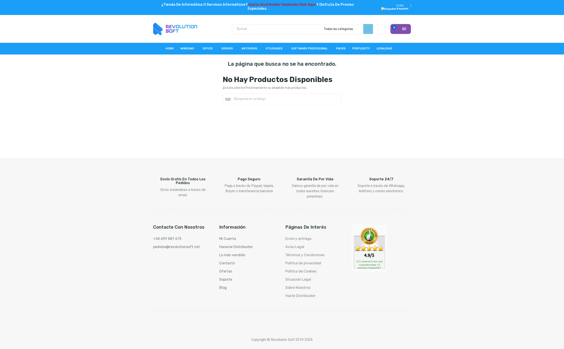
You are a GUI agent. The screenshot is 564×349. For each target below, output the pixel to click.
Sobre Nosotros (297, 288)
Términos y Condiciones (305, 255)
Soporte (225, 279)
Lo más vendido (232, 255)
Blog (223, 288)
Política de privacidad (303, 263)
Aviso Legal (294, 247)
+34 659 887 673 (167, 239)
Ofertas (225, 271)
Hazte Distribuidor (300, 296)
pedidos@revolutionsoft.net (176, 247)
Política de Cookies (300, 271)
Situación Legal (298, 279)
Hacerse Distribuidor (236, 247)
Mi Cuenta (227, 239)
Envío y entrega (298, 239)
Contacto (227, 263)
